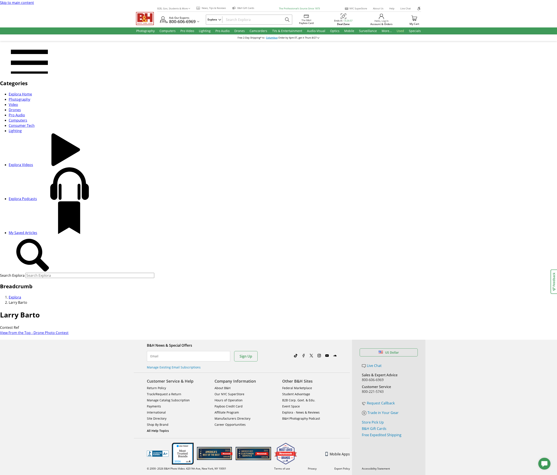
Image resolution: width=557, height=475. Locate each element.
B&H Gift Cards (374, 428)
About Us (378, 8)
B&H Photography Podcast (301, 418)
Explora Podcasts (23, 198)
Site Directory (156, 418)
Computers (18, 120)
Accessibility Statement (376, 468)
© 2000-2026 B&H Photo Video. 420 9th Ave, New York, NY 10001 (186, 468)
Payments (154, 406)
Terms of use (282, 468)
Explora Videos (21, 164)
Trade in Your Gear (383, 412)
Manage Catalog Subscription (168, 400)
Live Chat (405, 8)
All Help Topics (158, 431)
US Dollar (392, 352)
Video (13, 104)
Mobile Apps (340, 454)
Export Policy (342, 468)
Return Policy (156, 388)
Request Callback (381, 403)
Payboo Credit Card (229, 406)
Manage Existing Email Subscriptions (174, 367)
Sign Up (246, 356)
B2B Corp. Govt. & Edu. (298, 400)
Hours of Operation (229, 400)
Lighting (15, 130)
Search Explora (12, 275)
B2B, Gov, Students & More (172, 8)
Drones (15, 109)
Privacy (312, 468)
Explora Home (20, 94)
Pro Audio (17, 115)
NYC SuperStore (358, 8)
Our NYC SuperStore (229, 394)
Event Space (291, 406)
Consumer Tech (22, 125)
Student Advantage (296, 394)
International (156, 412)
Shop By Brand (157, 424)
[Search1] (32, 255)
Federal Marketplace (297, 388)
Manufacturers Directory (232, 418)
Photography (19, 99)
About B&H (222, 388)
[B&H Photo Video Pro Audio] (146, 18)
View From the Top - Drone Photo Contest (34, 332)
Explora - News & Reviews (301, 412)
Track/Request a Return (164, 394)
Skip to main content (17, 2)
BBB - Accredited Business (158, 453)
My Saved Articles (23, 232)
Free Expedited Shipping (381, 435)
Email (154, 356)
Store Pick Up (373, 422)
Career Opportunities (230, 424)
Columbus (272, 37)
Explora (15, 297)
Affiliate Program (227, 412)
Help (391, 8)
